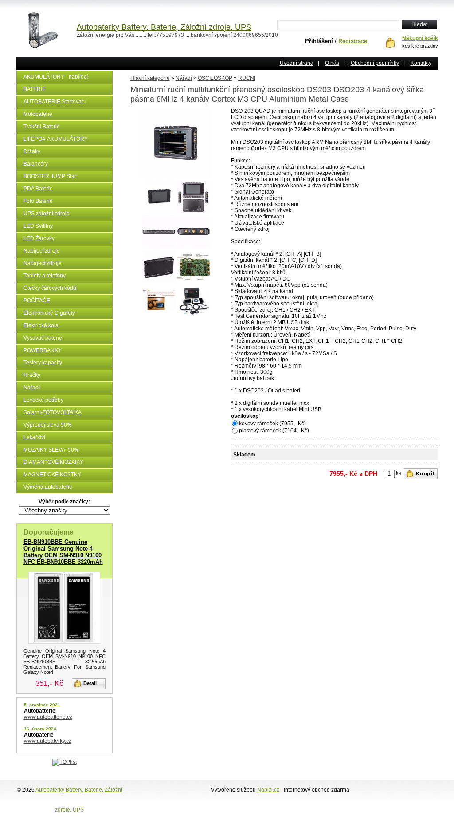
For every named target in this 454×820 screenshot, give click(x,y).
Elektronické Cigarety (49, 313)
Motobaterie (37, 114)
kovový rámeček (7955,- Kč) (272, 423)
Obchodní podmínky (375, 63)
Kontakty (421, 63)
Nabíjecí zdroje (41, 251)
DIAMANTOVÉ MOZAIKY (53, 462)
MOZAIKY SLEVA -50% (51, 450)
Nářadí (31, 387)
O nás (332, 63)
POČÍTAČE (36, 300)
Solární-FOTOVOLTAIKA (52, 412)
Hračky (31, 375)
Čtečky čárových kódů (49, 288)
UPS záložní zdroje (46, 213)
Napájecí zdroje (42, 263)
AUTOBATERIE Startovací (54, 102)
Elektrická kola (41, 325)
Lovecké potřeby (43, 400)
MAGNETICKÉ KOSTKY (52, 474)
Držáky (31, 151)
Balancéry (35, 164)
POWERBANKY (42, 350)
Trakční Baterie (41, 126)
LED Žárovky (39, 238)
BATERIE (34, 89)
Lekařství (34, 437)
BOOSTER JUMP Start (50, 176)
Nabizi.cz (268, 790)
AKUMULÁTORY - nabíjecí (55, 77)
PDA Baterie (38, 189)
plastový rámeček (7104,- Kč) (274, 431)
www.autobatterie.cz (48, 717)
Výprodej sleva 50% (47, 425)
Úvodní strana (296, 63)
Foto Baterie (38, 201)
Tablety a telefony (44, 276)
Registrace (352, 41)
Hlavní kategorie (150, 78)
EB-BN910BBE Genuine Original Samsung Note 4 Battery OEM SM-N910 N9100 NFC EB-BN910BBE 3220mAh (63, 552)
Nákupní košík (420, 38)
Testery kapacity (42, 363)
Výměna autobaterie (47, 487)
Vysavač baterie (42, 338)
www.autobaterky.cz (47, 741)
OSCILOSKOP (215, 78)
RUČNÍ (246, 78)
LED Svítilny (38, 226)
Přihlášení (319, 41)
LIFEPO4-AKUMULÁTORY (55, 139)
